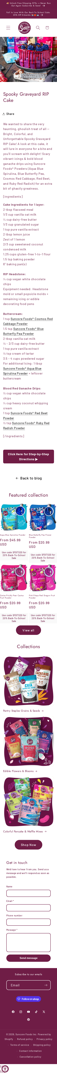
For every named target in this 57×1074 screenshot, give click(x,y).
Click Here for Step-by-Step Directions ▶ (28, 456)
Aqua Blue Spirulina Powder (12, 535)
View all (28, 630)
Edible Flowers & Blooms (18, 771)
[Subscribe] (45, 985)
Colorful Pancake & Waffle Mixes (23, 831)
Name (9, 886)
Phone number (14, 915)
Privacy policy (44, 1039)
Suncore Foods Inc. (26, 1034)
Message (12, 930)
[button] (8, 27)
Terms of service (19, 1045)
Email (10, 901)
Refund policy (25, 1039)
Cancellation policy (30, 1056)
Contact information (30, 1051)
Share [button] (10, 114)
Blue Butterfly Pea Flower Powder (40, 536)
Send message (29, 958)
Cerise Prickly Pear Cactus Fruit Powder (12, 596)
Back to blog (31, 478)
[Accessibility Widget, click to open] (5, 1068)
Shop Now (28, 845)
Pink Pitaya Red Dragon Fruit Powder (42, 596)
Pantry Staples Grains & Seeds (21, 710)
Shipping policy (42, 1045)
